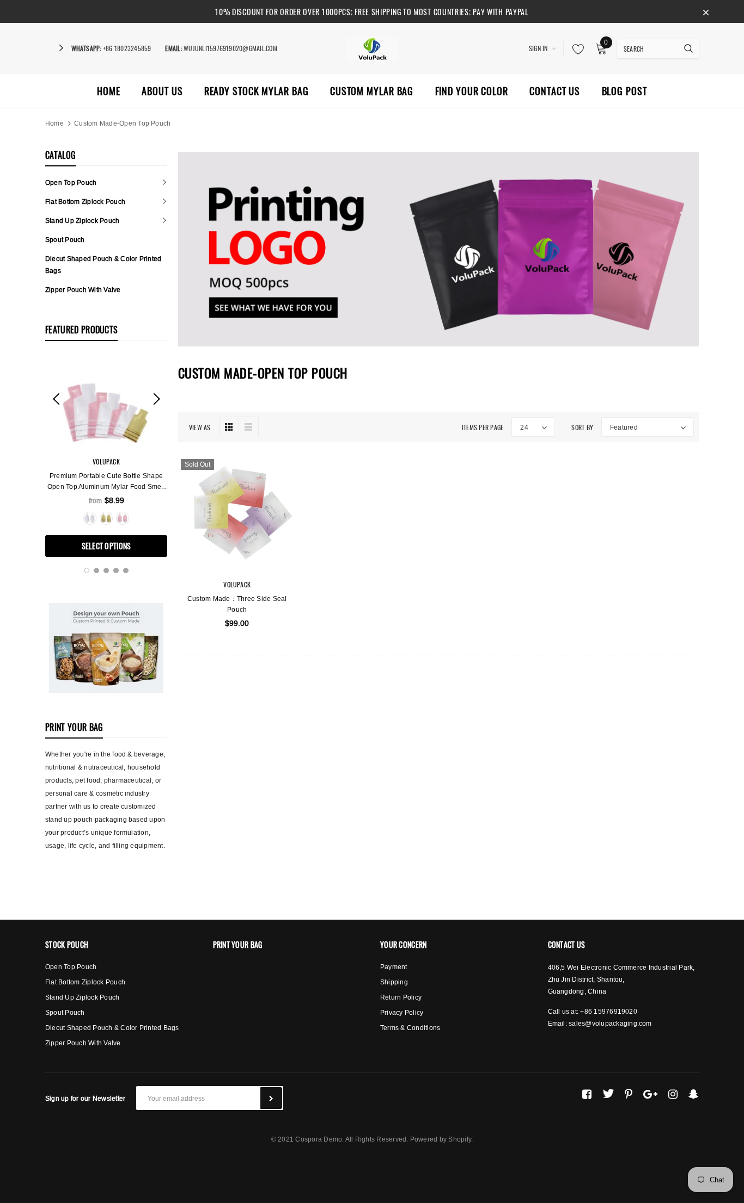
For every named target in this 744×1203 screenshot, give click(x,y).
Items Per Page (482, 427)
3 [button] (106, 570)
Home (54, 123)
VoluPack (106, 461)
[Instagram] (673, 1094)
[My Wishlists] (575, 49)
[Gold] (106, 518)
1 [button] (86, 570)
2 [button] (96, 570)
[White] (90, 518)
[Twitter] (608, 1094)
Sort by (582, 427)
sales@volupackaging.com (610, 1023)
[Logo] (372, 47)
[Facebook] (586, 1094)
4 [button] (116, 570)
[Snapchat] (693, 1094)
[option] (106, 457)
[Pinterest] (628, 1094)
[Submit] (271, 1098)
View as (200, 427)
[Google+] (650, 1094)
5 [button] (126, 570)
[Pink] (123, 518)
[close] (705, 11)
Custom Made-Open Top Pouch (122, 123)
